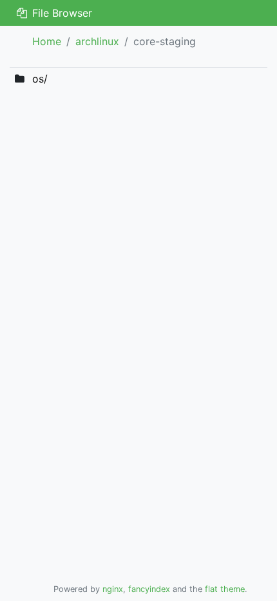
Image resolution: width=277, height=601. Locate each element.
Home (46, 41)
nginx (112, 589)
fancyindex (149, 589)
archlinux (97, 41)
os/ (40, 78)
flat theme (225, 589)
